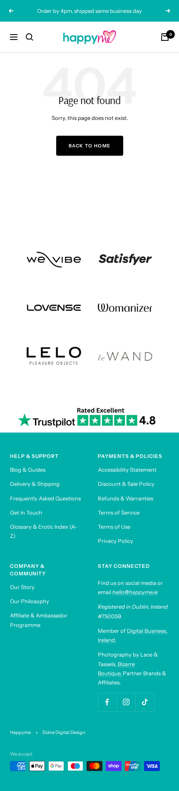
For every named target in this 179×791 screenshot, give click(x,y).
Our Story (22, 587)
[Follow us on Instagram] (126, 702)
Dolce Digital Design (63, 732)
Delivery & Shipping (35, 483)
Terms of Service (118, 512)
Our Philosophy (29, 601)
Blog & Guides (27, 469)
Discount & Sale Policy (126, 483)
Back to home (90, 146)
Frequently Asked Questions (45, 498)
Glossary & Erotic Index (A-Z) (43, 531)
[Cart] (165, 37)
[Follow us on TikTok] (144, 702)
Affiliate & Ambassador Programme (38, 620)
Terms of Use (114, 526)
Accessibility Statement (127, 469)
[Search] (29, 37)
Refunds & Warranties (125, 498)
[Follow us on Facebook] (107, 702)
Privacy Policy (115, 540)
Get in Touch (26, 512)
